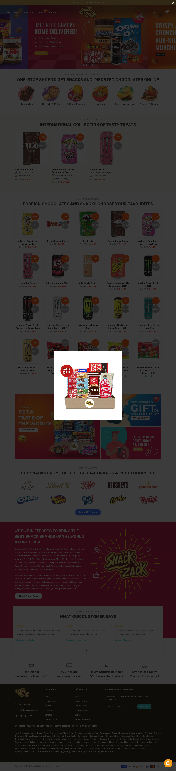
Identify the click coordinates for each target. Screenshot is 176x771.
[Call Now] (168, 763)
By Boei (168, 769)
